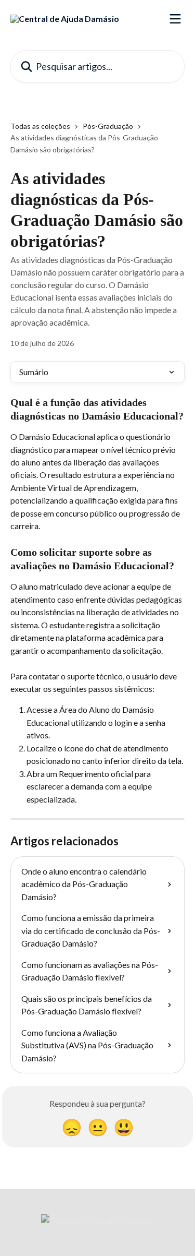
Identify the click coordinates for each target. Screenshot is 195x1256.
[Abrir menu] (175, 19)
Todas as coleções (40, 126)
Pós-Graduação (108, 126)
